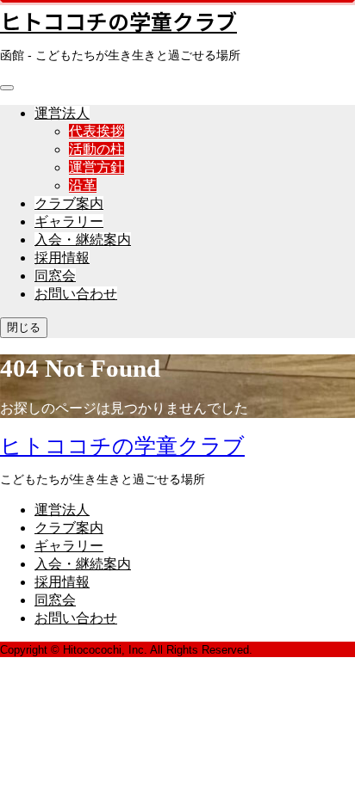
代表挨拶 (96, 131)
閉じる (23, 327)
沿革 (83, 185)
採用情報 (62, 257)
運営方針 (96, 167)
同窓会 (55, 275)
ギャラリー (68, 221)
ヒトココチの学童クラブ (118, 20)
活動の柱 (96, 149)
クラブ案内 (68, 203)
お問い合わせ (75, 293)
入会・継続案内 (82, 239)
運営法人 (62, 113)
